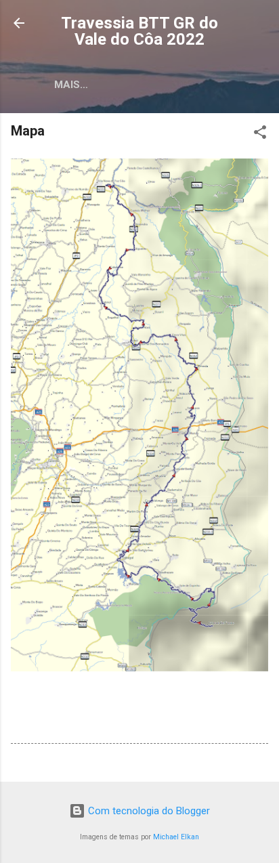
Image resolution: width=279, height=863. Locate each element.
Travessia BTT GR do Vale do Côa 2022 (139, 31)
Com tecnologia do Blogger (147, 811)
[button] (260, 134)
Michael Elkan (176, 837)
